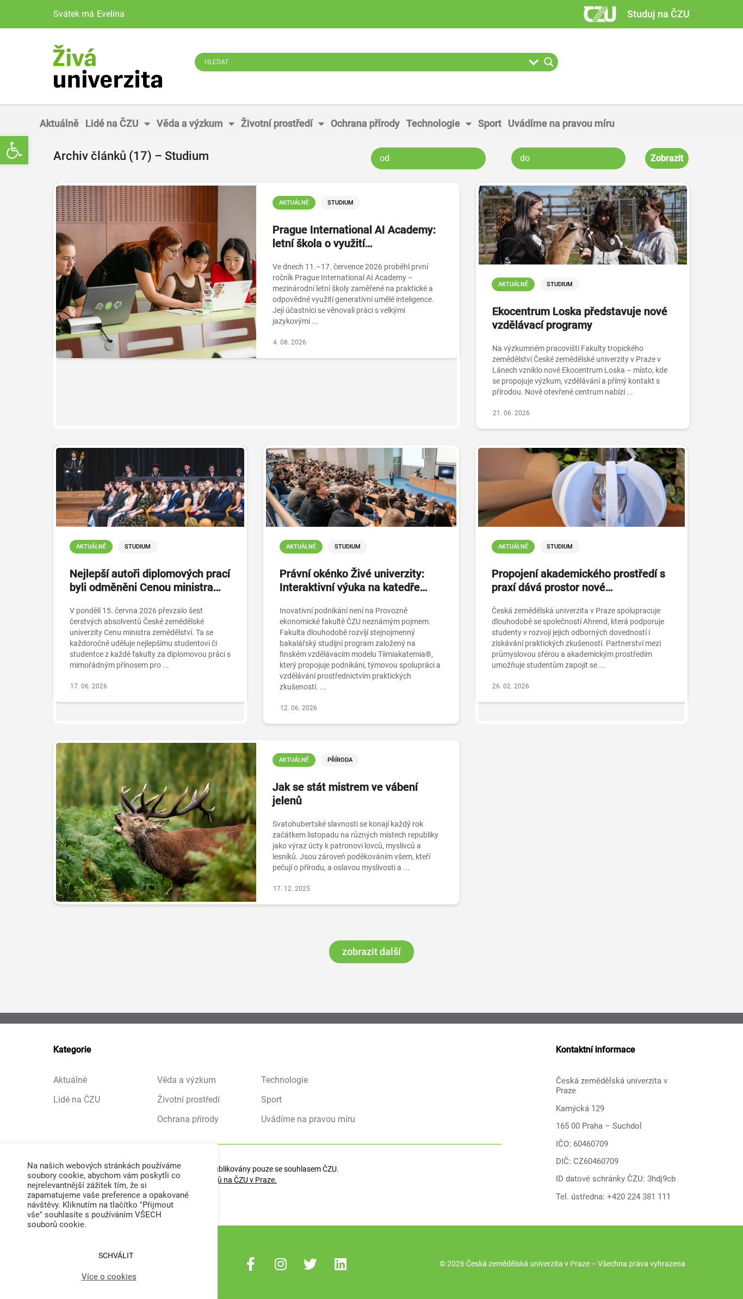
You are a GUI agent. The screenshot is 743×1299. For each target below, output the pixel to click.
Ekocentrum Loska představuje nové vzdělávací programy (579, 318)
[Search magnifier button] (548, 62)
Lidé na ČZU (112, 123)
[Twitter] (310, 1263)
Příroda (339, 760)
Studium (340, 202)
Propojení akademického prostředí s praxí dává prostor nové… (578, 580)
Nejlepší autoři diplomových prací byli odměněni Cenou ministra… (150, 580)
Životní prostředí (277, 123)
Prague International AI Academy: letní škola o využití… (354, 236)
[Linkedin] (340, 1263)
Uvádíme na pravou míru (561, 123)
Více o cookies (109, 1277)
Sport (489, 123)
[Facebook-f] (250, 1263)
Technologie (433, 123)
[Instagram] (280, 1263)
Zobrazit (667, 158)
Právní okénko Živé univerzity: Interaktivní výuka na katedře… (354, 580)
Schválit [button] (115, 1255)
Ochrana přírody (365, 123)
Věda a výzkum (190, 123)
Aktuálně (59, 123)
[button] (14, 150)
